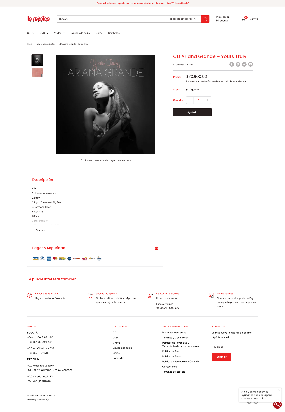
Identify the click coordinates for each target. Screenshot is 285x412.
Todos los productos (45, 44)
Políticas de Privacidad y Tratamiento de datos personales (180, 344)
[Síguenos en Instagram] (255, 401)
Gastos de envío (215, 81)
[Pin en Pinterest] (238, 64)
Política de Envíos (172, 356)
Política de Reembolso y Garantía (180, 361)
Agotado (192, 112)
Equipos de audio (80, 33)
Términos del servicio (173, 371)
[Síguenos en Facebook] (249, 401)
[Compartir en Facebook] (231, 64)
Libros (99, 33)
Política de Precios (172, 351)
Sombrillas (114, 33)
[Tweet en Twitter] (244, 64)
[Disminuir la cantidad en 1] (189, 99)
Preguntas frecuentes (174, 332)
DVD (42, 33)
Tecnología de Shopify (38, 399)
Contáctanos (169, 366)
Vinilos (57, 33)
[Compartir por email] (250, 64)
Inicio (29, 44)
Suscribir (221, 356)
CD (29, 33)
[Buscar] (205, 19)
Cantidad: (178, 99)
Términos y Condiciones (175, 337)
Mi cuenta (222, 20)
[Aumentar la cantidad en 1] (207, 99)
